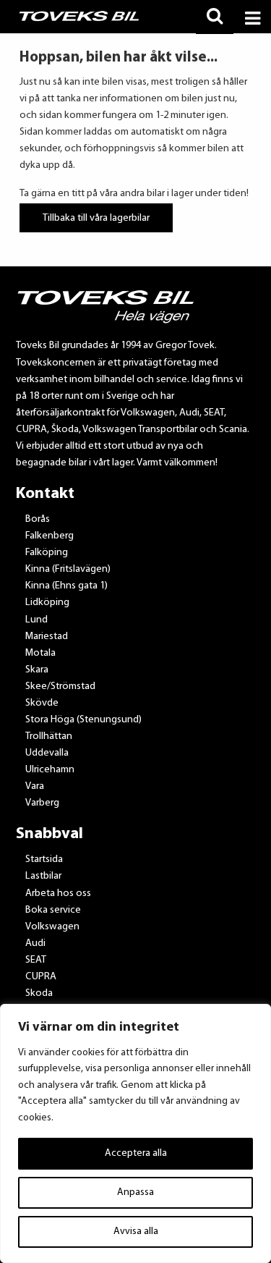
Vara (34, 786)
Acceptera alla (136, 1153)
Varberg (42, 803)
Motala (40, 653)
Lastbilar (43, 876)
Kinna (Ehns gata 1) (66, 585)
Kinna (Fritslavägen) (68, 569)
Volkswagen (52, 926)
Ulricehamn (49, 769)
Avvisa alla (135, 1231)
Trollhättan (48, 736)
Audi (35, 943)
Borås (37, 519)
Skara (36, 669)
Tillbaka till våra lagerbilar (96, 217)
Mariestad (46, 636)
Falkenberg (49, 536)
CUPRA (40, 976)
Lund (36, 619)
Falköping (46, 552)
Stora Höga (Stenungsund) (83, 719)
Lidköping (47, 602)
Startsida (44, 859)
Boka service (53, 910)
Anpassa (135, 1192)
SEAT (35, 960)
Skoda (39, 993)
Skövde (42, 703)
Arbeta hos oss (58, 893)
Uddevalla (47, 753)
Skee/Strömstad (60, 686)
